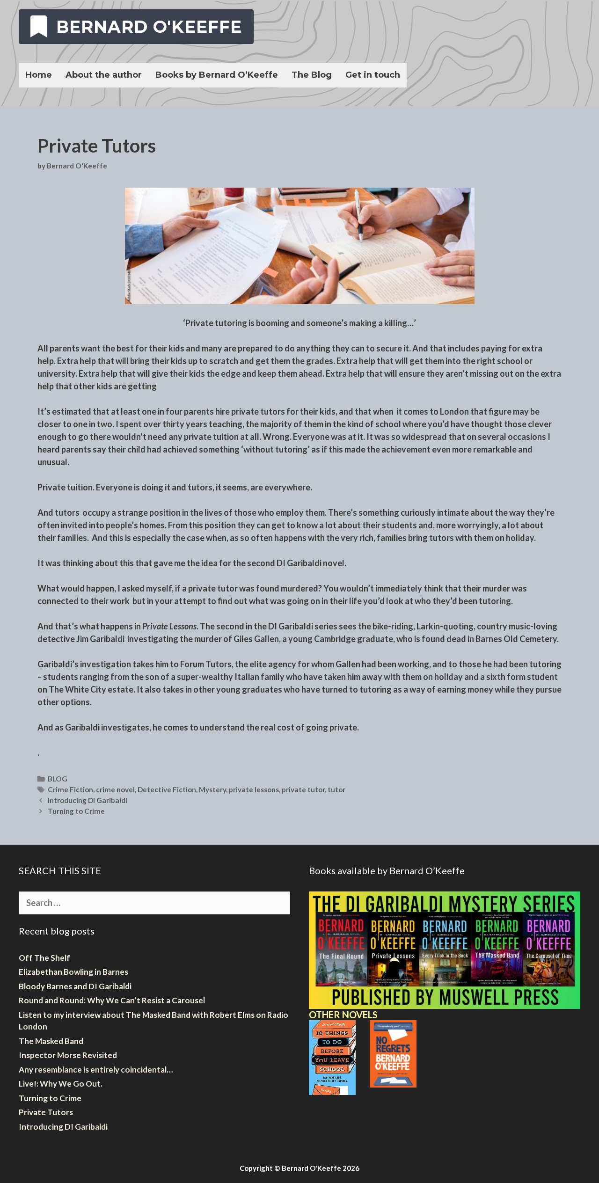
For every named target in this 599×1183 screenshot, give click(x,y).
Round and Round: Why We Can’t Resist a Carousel (112, 1000)
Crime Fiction (70, 789)
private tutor (303, 789)
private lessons (254, 789)
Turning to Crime (76, 811)
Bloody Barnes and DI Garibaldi (75, 986)
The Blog (312, 75)
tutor (336, 789)
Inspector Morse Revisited (68, 1055)
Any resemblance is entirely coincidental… (96, 1069)
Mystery (212, 789)
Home (38, 75)
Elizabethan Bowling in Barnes (73, 972)
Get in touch (372, 75)
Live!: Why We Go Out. (60, 1083)
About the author (104, 75)
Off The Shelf (44, 958)
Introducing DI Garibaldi (87, 800)
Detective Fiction (167, 789)
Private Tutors (46, 1112)
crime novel (115, 789)
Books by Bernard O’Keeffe (216, 75)
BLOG (57, 778)
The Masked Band (51, 1041)
